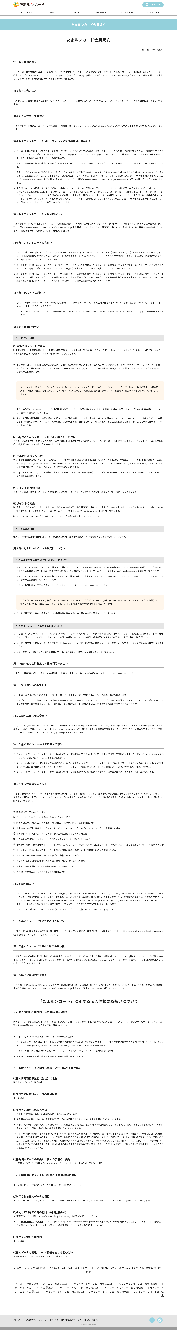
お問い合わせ (18, 1320)
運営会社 (95, 1320)
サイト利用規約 (83, 1320)
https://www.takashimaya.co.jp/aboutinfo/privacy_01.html (89, 1221)
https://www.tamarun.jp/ (120, 179)
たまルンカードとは (25, 12)
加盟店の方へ (31, 1320)
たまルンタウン (151, 12)
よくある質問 (126, 12)
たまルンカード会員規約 (49, 1320)
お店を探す (101, 12)
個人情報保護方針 (68, 1320)
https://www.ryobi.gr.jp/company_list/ (57, 1216)
